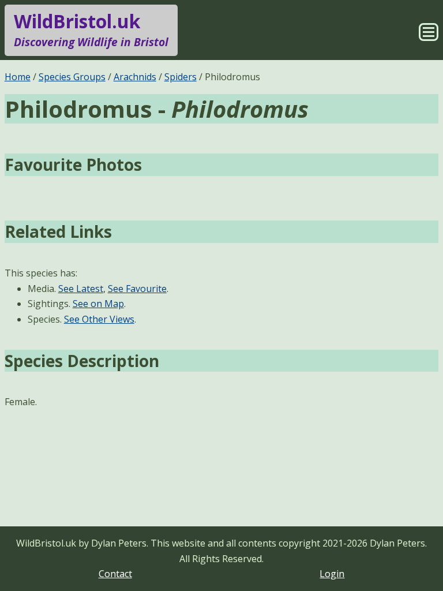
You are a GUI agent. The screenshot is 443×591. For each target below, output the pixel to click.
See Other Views (99, 319)
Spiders (180, 76)
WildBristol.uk (91, 29)
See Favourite (137, 288)
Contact (115, 573)
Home (18, 76)
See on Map (98, 303)
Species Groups (72, 76)
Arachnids (135, 76)
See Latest (80, 288)
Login (332, 573)
